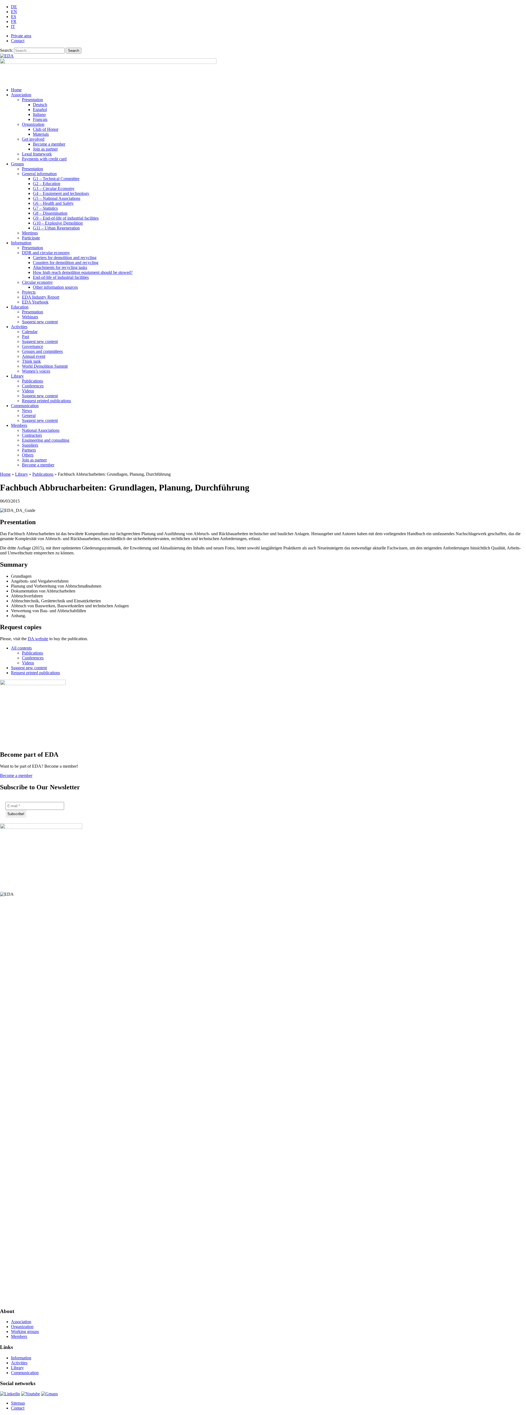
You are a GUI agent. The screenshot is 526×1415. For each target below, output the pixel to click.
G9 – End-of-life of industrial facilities (66, 218)
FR (13, 21)
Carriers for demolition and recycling (64, 257)
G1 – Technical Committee (56, 178)
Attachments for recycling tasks (60, 267)
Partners (29, 450)
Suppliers (30, 445)
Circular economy (37, 282)
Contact (17, 40)
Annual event (33, 356)
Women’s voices (36, 371)
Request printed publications (46, 400)
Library (17, 376)
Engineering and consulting (45, 440)
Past (25, 336)
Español (40, 109)
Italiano (39, 114)
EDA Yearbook (35, 302)
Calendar (30, 331)
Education (19, 307)
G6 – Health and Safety (53, 203)
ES (13, 16)
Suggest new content (40, 321)
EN (14, 11)
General (29, 415)
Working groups (25, 1331)
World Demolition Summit (45, 366)
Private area (21, 35)
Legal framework (37, 154)
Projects (29, 292)
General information (39, 173)
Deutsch (40, 104)
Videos (28, 391)
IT (13, 26)
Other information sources (55, 287)
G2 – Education (46, 183)
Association (21, 94)
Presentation (32, 99)
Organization (33, 124)
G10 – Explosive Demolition (58, 223)
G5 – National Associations (56, 198)
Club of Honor (45, 129)
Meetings (30, 233)
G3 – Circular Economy (54, 188)
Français (40, 119)
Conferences (33, 386)
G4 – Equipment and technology (61, 193)
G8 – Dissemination (50, 213)
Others (27, 455)
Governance (32, 346)
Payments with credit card (44, 159)
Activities (19, 326)
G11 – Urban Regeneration (56, 228)
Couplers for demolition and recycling (65, 262)
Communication (25, 405)
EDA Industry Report (40, 297)
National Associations (40, 430)
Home (16, 89)
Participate (31, 238)
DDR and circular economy (46, 252)
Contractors (32, 435)
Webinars (30, 316)
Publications (32, 381)
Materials (41, 134)
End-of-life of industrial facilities (61, 277)
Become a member (49, 144)
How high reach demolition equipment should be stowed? (83, 272)
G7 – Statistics (45, 208)
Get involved (33, 139)
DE (14, 6)
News (27, 410)
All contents (21, 648)
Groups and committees (42, 351)
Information (21, 242)
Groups (17, 163)
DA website (38, 638)
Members (19, 425)
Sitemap (18, 1403)
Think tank (31, 361)
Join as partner (45, 149)
